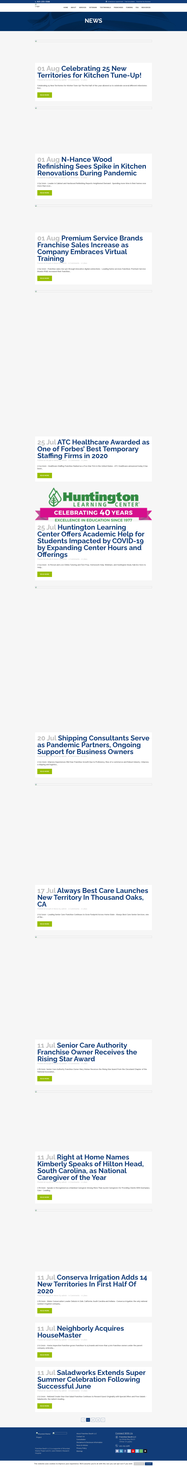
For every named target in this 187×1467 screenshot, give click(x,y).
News (56, 80)
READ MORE (139, 1464)
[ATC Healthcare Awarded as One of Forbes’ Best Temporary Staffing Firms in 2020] (93, 363)
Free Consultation (130, 1)
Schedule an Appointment (115, 1)
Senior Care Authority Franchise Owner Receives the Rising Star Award (87, 1052)
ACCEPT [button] (148, 1464)
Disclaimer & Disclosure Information (89, 1442)
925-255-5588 (124, 1446)
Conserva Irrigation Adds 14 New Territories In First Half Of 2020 (92, 1284)
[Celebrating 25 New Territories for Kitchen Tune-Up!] (93, 51)
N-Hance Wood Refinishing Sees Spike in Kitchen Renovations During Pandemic (91, 166)
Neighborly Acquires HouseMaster (80, 1331)
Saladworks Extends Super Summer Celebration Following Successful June (91, 1379)
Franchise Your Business (143, 1)
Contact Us (80, 1436)
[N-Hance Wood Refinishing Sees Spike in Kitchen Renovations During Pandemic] (93, 130)
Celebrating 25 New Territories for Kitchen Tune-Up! (89, 71)
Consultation (81, 1439)
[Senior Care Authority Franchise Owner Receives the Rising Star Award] (93, 988)
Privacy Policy (81, 1448)
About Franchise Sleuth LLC (86, 1434)
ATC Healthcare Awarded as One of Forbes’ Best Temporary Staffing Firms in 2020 (93, 449)
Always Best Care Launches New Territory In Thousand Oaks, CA (92, 897)
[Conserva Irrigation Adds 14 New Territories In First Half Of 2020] (93, 1240)
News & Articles (82, 1445)
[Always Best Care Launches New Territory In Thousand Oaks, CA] (93, 834)
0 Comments (73, 80)
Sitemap (79, 1451)
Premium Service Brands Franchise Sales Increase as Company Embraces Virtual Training (90, 248)
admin (64, 80)
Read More (44, 95)
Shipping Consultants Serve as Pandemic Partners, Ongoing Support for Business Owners (93, 745)
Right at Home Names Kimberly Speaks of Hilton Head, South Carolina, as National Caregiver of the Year (90, 1167)
